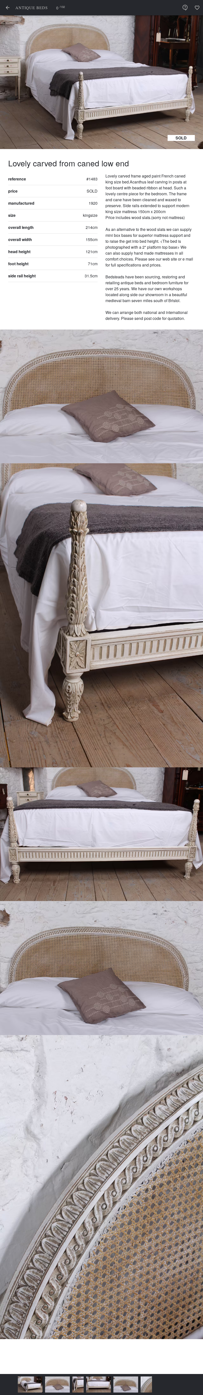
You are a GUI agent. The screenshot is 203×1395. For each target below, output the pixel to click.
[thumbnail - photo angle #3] (83, 1384)
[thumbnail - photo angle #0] (14, 1384)
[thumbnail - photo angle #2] (62, 1384)
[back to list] (7, 7)
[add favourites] (197, 7)
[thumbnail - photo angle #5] (131, 1384)
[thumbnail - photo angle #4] (110, 1384)
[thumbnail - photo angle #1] (42, 1384)
